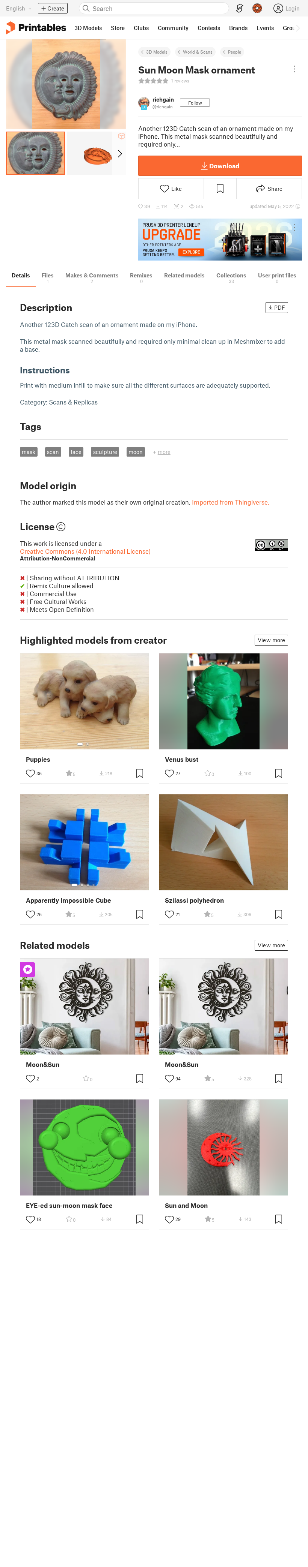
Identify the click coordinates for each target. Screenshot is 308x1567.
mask (28, 451)
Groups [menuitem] (292, 27)
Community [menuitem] (173, 27)
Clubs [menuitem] (141, 27)
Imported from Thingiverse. (230, 502)
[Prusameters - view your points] (257, 8)
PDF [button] (279, 307)
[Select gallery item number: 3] (87, 885)
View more (271, 640)
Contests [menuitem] (209, 27)
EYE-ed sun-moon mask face (69, 1205)
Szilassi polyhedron (194, 900)
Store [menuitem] (118, 27)
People (234, 51)
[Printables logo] (36, 27)
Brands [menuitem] (238, 27)
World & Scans (198, 51)
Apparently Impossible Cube (68, 900)
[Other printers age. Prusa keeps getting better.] (220, 240)
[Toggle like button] (30, 773)
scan (53, 451)
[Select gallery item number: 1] (80, 744)
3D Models (157, 51)
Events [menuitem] (265, 27)
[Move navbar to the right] (297, 27)
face (76, 451)
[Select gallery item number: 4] (93, 885)
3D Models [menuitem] (88, 27)
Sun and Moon (186, 1205)
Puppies (38, 759)
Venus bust (181, 759)
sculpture (105, 451)
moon (135, 451)
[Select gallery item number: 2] (87, 744)
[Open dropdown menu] (294, 68)
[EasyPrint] (239, 8)
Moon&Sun (42, 1064)
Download (224, 165)
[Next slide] (119, 153)
